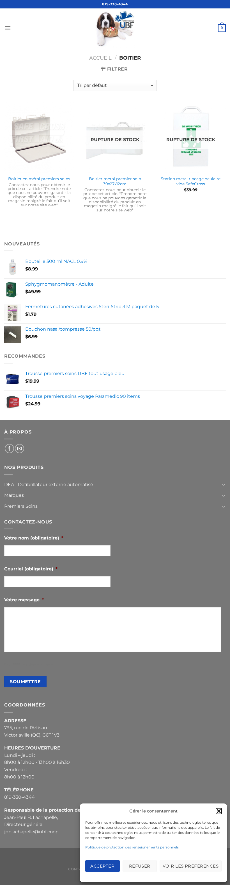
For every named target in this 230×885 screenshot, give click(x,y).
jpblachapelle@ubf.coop (31, 831)
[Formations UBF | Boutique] (115, 28)
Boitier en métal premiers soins (39, 178)
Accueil (100, 58)
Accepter (102, 866)
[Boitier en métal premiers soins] (39, 137)
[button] (219, 811)
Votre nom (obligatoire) (33, 538)
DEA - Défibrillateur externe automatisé (48, 484)
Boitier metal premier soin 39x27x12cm (115, 181)
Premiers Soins (21, 506)
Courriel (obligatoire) (31, 569)
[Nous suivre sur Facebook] (9, 448)
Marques (14, 495)
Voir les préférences (191, 866)
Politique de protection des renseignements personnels (132, 847)
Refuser (139, 866)
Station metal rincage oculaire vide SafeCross (190, 181)
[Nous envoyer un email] (19, 448)
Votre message (24, 599)
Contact (77, 869)
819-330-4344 (115, 4)
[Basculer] (223, 484)
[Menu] (7, 28)
